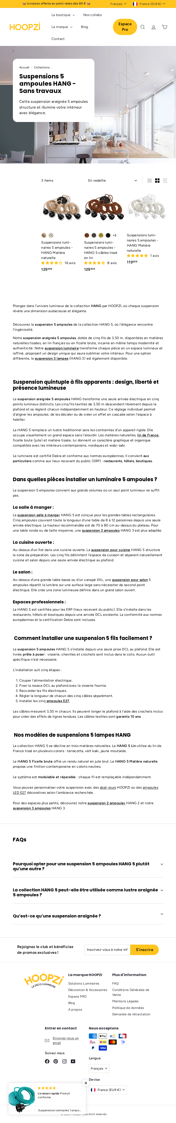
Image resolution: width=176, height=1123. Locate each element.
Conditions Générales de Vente (130, 992)
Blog (84, 27)
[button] (52, 263)
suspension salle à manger (38, 515)
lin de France (147, 435)
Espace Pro (125, 27)
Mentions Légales (125, 1001)
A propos (75, 1009)
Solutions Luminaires (83, 983)
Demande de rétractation (131, 1014)
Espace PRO (77, 996)
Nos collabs (92, 15)
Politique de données (128, 1008)
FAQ (115, 983)
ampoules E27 (58, 701)
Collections (42, 67)
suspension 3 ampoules (101, 530)
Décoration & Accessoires (87, 990)
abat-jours (108, 787)
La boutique (61, 15)
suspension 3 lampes (51, 358)
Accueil (24, 67)
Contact (58, 39)
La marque (60, 27)
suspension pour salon (130, 580)
